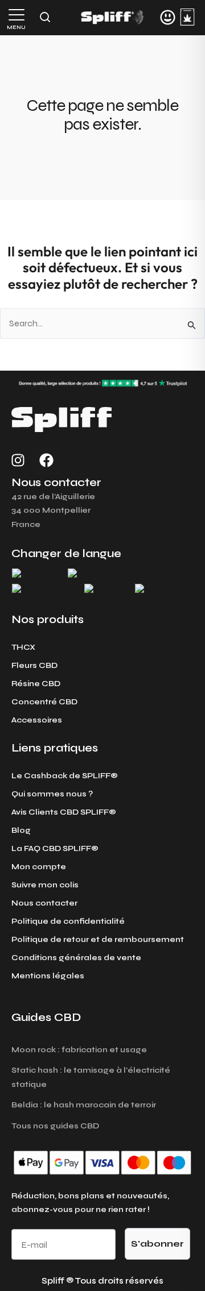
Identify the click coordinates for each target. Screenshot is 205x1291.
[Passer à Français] (34, 573)
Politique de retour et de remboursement (97, 939)
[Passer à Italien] (152, 588)
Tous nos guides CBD (55, 1126)
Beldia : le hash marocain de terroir (83, 1105)
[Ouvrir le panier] (187, 17)
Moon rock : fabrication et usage (79, 1050)
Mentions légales (47, 976)
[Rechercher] (45, 17)
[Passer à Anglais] (104, 588)
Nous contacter (44, 903)
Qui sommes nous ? (52, 794)
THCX (23, 647)
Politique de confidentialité (68, 921)
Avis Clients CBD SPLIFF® (63, 812)
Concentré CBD (44, 702)
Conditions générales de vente (76, 957)
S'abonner (157, 1243)
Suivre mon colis (45, 885)
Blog (21, 830)
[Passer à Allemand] (92, 573)
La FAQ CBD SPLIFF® (55, 848)
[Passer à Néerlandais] (42, 588)
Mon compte (38, 866)
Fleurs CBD (34, 665)
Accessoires (36, 720)
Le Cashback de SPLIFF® (64, 776)
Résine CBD (35, 683)
